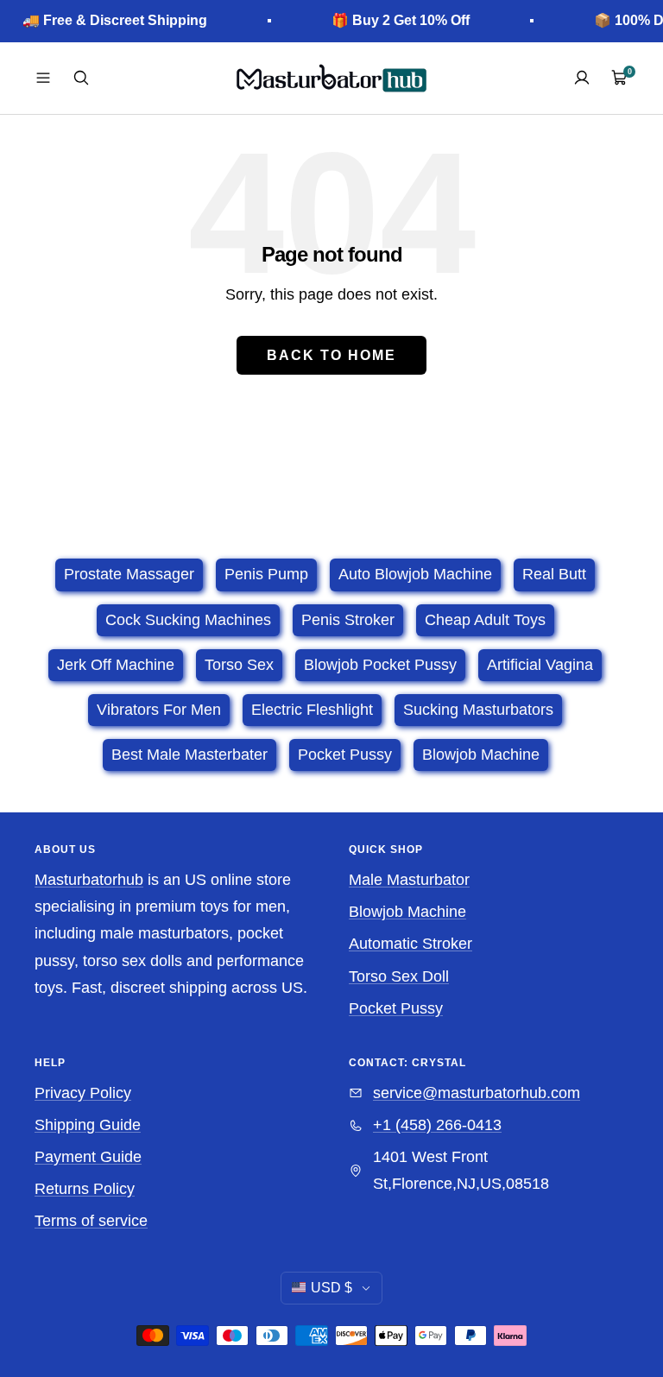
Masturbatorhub (89, 879)
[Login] (581, 77)
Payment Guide (88, 1156)
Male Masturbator (409, 879)
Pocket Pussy (396, 1008)
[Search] (81, 77)
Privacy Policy (83, 1093)
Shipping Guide (88, 1125)
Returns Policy (85, 1188)
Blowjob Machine (407, 911)
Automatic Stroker (410, 943)
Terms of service (91, 1220)
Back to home (331, 355)
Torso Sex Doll (399, 976)
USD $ (331, 1287)
